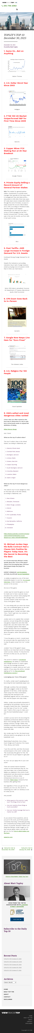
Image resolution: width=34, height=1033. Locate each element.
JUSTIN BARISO (22, 572)
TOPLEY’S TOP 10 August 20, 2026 (13, 961)
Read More (16, 919)
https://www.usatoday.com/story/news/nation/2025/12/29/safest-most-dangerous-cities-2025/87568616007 (16, 535)
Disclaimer (8, 999)
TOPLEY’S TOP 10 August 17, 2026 (12, 970)
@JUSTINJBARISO (23, 574)
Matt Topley (14, 47)
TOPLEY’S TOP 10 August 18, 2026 (12, 967)
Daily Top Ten (9, 991)
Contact (7, 997)
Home (6, 989)
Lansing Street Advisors (19, 905)
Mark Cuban (14, 780)
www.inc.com (8, 837)
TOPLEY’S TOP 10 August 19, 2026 (12, 964)
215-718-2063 (10, 6)
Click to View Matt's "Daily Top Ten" (17, 876)
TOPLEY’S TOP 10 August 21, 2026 (12, 958)
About (6, 994)
